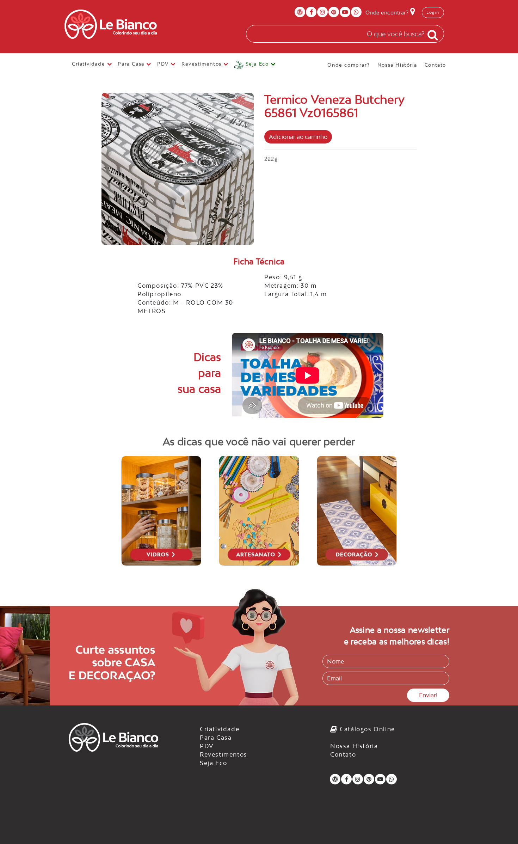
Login (432, 12)
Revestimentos (223, 754)
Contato (435, 64)
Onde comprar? (348, 64)
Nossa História (397, 64)
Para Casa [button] (132, 64)
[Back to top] (498, 824)
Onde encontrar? (387, 13)
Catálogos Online (366, 729)
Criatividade (219, 729)
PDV (207, 746)
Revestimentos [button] (202, 64)
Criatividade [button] (89, 64)
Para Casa (216, 737)
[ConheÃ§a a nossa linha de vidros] (161, 510)
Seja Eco (213, 762)
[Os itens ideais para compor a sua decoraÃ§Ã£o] (357, 510)
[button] (255, 65)
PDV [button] (164, 64)
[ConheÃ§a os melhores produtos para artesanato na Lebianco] (259, 510)
